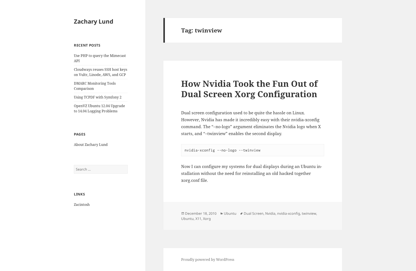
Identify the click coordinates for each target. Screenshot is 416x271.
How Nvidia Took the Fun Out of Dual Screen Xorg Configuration (249, 89)
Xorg (207, 218)
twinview (309, 213)
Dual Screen (253, 213)
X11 (198, 218)
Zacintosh (82, 204)
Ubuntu (230, 213)
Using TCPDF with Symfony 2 (98, 97)
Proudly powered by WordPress (207, 259)
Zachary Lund (93, 21)
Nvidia (270, 213)
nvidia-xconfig (288, 213)
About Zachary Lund (91, 144)
